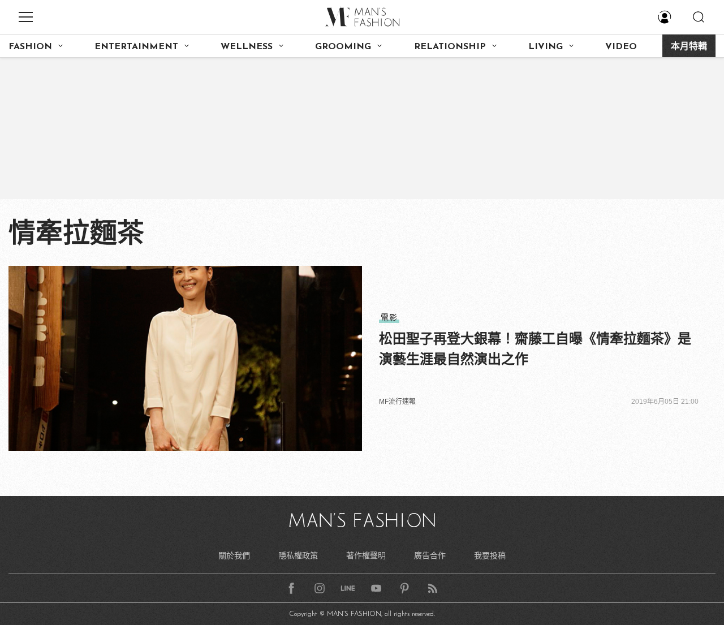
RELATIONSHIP (450, 46)
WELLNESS (247, 46)
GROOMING (343, 46)
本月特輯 (689, 46)
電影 (389, 317)
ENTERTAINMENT (136, 46)
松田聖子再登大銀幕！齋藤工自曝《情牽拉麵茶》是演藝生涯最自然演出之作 (535, 349)
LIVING (545, 46)
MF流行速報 (397, 402)
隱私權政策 (298, 555)
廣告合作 (430, 555)
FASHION (30, 46)
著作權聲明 (366, 555)
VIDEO (621, 46)
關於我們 (234, 555)
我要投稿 (490, 555)
